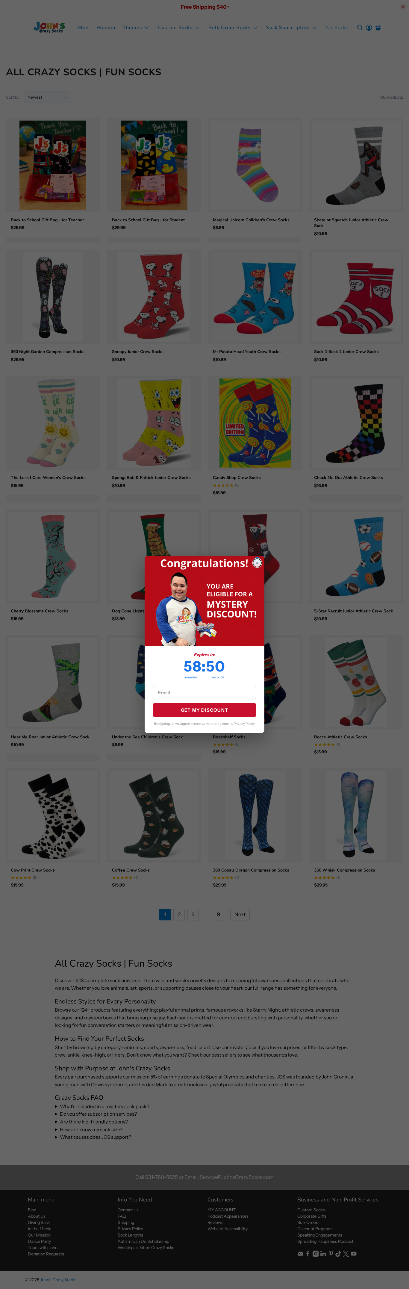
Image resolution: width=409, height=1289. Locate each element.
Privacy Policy (244, 724)
